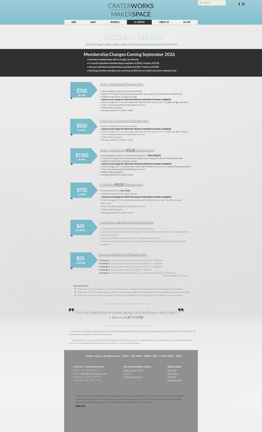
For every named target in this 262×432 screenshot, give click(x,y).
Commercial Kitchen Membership (122, 254)
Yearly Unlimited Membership (121, 84)
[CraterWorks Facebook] (239, 4)
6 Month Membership (121, 184)
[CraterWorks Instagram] (243, 4)
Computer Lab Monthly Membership (127, 222)
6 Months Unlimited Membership (124, 121)
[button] (187, 22)
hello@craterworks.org (94, 373)
